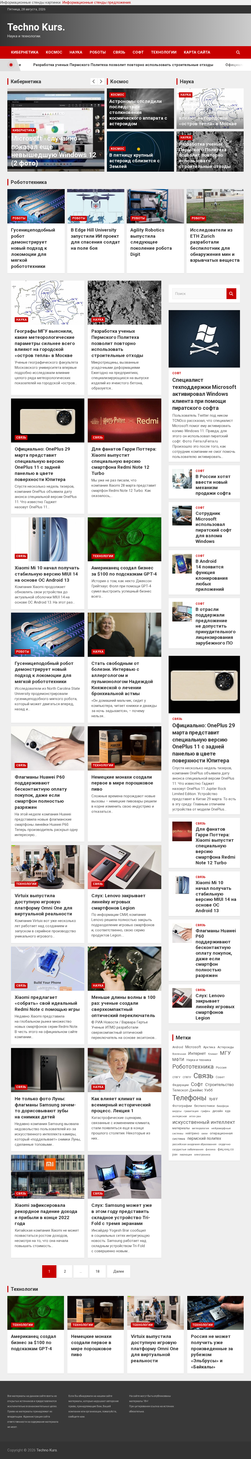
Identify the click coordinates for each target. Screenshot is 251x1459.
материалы (181, 1128)
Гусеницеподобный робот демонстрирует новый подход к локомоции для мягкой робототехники (33, 248)
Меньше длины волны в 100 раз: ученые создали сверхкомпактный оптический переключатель (123, 1006)
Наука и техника (199, 1060)
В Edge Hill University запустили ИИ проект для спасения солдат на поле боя (95, 239)
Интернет (197, 1053)
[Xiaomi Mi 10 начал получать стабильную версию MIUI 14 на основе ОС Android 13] (48, 539)
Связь (119, 52)
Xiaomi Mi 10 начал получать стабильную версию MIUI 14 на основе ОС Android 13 (47, 574)
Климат (213, 1054)
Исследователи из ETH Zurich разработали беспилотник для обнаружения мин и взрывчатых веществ (215, 245)
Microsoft (193, 1047)
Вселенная (179, 1054)
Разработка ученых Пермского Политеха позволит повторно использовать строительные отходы (205, 155)
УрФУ (213, 1099)
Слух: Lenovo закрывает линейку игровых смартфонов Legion (118, 901)
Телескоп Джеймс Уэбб (192, 1090)
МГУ (225, 1053)
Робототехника (29, 182)
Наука (76, 52)
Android (177, 1047)
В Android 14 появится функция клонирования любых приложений (212, 575)
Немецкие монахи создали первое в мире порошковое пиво (122, 783)
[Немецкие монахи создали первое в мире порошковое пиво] (124, 748)
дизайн (217, 1111)
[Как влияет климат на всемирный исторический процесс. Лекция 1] (124, 1070)
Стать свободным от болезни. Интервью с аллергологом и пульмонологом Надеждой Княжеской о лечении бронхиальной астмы (122, 678)
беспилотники (204, 1106)
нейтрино (192, 1133)
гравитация (191, 1111)
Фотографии (182, 1106)
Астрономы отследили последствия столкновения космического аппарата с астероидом (138, 112)
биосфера (223, 1106)
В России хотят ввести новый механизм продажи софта (213, 485)
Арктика (209, 1047)
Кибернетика (24, 52)
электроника (202, 1154)
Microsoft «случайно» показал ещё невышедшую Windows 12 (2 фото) (53, 150)
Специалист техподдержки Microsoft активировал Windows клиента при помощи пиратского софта (204, 394)
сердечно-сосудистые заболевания (201, 1147)
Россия (221, 1067)
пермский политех (204, 1138)
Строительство (219, 1084)
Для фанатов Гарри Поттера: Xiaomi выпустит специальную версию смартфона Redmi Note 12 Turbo (123, 461)
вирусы (177, 1111)
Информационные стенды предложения (96, 2)
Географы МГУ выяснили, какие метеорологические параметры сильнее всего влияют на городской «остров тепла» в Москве (209, 112)
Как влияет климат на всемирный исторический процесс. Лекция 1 (121, 1105)
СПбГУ (176, 1077)
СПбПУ (187, 1077)
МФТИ (178, 1059)
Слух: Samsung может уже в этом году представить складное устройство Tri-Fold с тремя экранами (121, 1214)
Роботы (98, 52)
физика (210, 1149)
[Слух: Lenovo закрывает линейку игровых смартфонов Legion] (124, 867)
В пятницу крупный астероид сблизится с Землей (134, 160)
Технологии (163, 52)
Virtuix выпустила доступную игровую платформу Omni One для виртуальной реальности (43, 905)
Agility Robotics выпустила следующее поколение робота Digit (151, 242)
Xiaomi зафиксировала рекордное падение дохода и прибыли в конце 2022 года (46, 1214)
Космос (54, 52)
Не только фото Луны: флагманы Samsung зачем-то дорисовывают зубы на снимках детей (45, 1108)
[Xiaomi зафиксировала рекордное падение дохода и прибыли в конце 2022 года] (48, 1177)
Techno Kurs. (36, 27)
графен (205, 1111)
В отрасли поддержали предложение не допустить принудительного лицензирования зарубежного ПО (216, 626)
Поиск (231, 293)
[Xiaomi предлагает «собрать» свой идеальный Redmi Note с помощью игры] (48, 968)
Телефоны (189, 1098)
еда (227, 1111)
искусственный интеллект (203, 1122)
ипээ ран (195, 1116)
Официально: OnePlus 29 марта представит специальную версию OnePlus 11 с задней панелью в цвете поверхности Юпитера (42, 464)
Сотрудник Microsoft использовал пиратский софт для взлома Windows (214, 527)
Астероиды (225, 1047)
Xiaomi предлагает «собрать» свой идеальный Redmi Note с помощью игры (47, 1003)
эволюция (186, 1154)
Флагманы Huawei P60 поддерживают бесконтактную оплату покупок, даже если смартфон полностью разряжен (41, 792)
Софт (138, 52)
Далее (118, 1271)
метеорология (200, 1128)
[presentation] (93, 81)
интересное (179, 1116)
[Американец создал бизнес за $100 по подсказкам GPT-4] (124, 539)
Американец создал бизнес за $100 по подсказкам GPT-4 (124, 571)
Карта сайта (197, 52)
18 (98, 1271)
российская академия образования (194, 1144)
